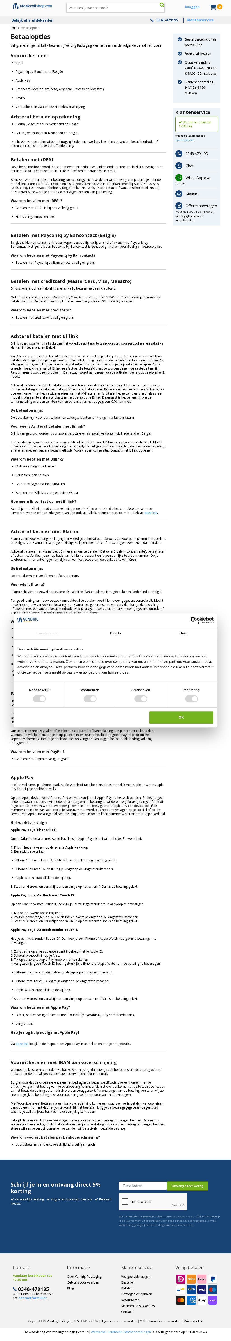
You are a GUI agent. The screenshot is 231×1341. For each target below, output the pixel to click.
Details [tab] (115, 633)
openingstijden (184, 140)
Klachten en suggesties (138, 1306)
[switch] (90, 698)
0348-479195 (167, 20)
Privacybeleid (193, 1321)
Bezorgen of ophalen (136, 1294)
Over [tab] (183, 633)
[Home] (14, 28)
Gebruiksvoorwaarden (83, 1282)
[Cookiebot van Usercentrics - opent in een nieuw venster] (194, 620)
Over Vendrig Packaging (84, 1276)
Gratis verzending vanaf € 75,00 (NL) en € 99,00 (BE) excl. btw (200, 67)
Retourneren (130, 1300)
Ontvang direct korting (187, 1186)
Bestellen (128, 1282)
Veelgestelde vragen (135, 1276)
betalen (198, 53)
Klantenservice (200, 20)
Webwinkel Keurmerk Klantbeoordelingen (121, 1332)
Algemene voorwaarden (119, 1321)
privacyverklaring (183, 1216)
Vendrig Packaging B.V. (63, 1321)
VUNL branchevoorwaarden (160, 1321)
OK (181, 717)
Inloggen (192, 7)
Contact (127, 1311)
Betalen (126, 1288)
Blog (70, 1288)
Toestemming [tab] (47, 633)
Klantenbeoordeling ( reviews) (199, 87)
